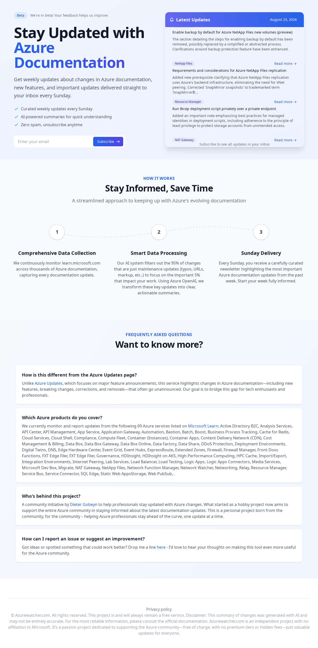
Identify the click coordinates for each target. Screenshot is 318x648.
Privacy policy (159, 609)
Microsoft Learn (203, 426)
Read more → (285, 53)
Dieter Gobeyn (83, 504)
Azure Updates (49, 383)
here (161, 547)
